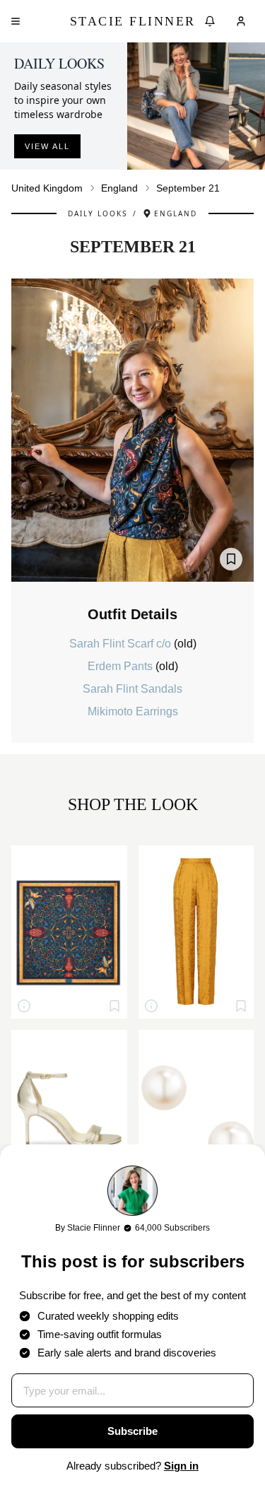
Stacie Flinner (133, 21)
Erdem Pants (121, 666)
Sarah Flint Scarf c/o (121, 644)
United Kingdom (47, 188)
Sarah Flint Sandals (132, 689)
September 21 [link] (188, 188)
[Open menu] (15, 21)
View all (47, 146)
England (119, 188)
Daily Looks (97, 213)
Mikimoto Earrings (133, 711)
